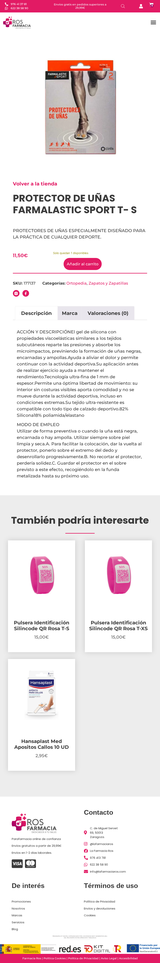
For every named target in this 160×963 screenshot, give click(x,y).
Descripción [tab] (36, 313)
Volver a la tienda (35, 184)
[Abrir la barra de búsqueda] (123, 6)
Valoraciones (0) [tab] (108, 313)
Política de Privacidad (83, 958)
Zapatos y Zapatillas (108, 283)
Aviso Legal (109, 958)
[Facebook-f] (25, 293)
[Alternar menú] (153, 22)
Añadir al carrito (83, 264)
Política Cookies (55, 958)
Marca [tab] (69, 313)
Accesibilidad (128, 958)
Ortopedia (76, 283)
